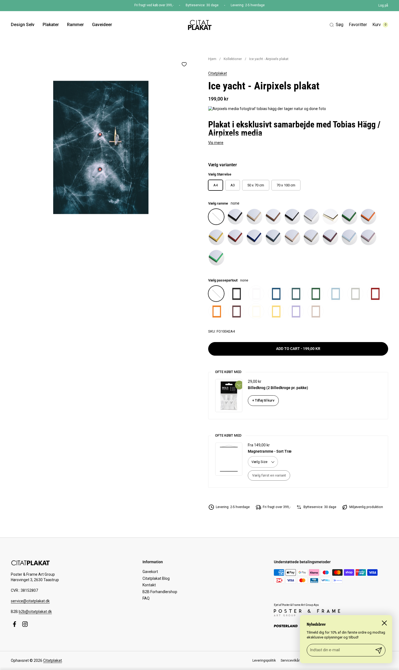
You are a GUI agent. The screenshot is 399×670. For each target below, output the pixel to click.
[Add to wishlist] (184, 64)
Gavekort (150, 571)
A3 (232, 185)
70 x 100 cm (286, 185)
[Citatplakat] (199, 25)
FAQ (146, 598)
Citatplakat (217, 73)
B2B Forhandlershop (159, 592)
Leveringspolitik (264, 660)
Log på (383, 5)
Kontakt (149, 585)
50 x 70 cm (255, 185)
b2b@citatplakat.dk (35, 611)
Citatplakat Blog (156, 578)
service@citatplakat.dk (30, 601)
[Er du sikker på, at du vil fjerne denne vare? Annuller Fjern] (101, 147)
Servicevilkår (290, 660)
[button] (336, 24)
